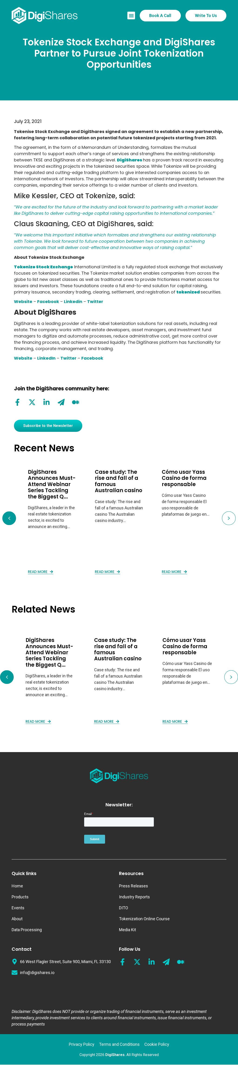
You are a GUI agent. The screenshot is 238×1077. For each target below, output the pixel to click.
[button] (131, 15)
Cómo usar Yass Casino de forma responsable (184, 478)
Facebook (48, 301)
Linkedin (73, 301)
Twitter (95, 301)
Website (23, 301)
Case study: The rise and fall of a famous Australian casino (118, 481)
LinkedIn (46, 358)
